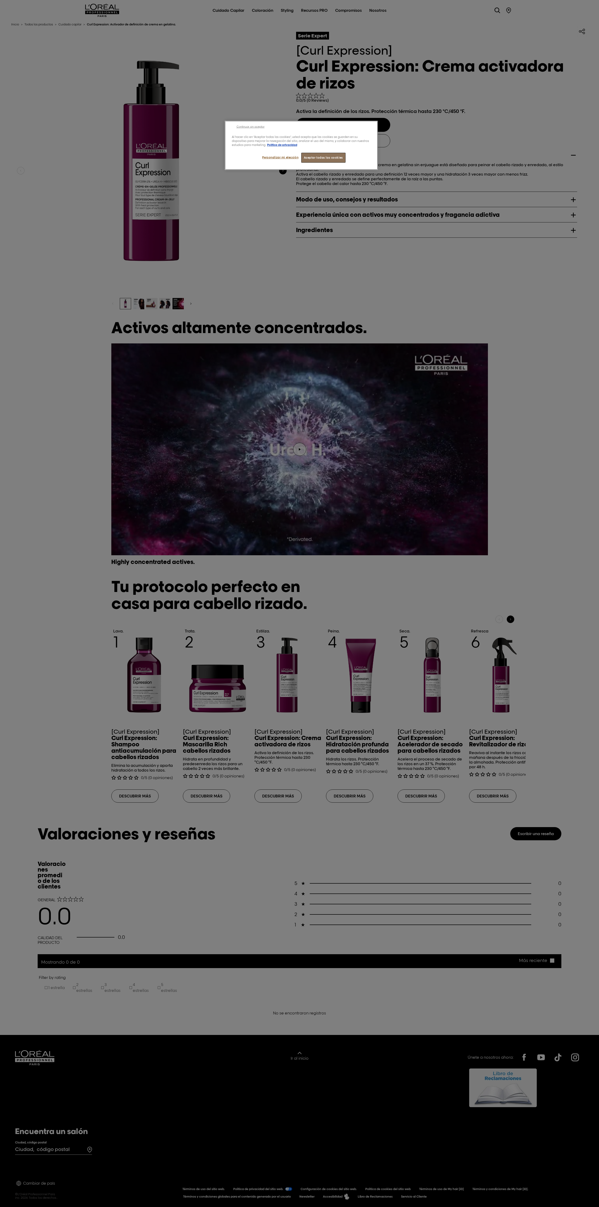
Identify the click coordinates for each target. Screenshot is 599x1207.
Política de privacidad (282, 145)
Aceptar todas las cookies (323, 157)
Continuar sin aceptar (251, 126)
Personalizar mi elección (280, 157)
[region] (301, 145)
